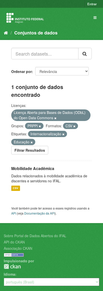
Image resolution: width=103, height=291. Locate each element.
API (13, 213)
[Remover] (55, 118)
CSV (15, 188)
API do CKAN (14, 241)
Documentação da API (39, 213)
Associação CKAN (18, 248)
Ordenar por (21, 71)
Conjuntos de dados (36, 32)
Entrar (92, 4)
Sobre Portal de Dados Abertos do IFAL (35, 235)
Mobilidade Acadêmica (32, 168)
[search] (85, 53)
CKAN (12, 266)
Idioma (9, 274)
